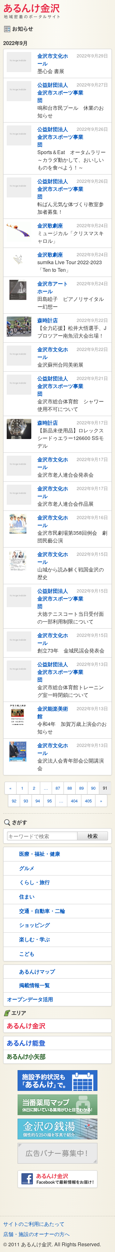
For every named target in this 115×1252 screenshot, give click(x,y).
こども (26, 953)
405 (88, 801)
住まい (26, 896)
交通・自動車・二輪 (42, 910)
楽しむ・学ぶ (34, 939)
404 (74, 801)
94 (37, 801)
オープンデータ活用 (30, 999)
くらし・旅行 (34, 882)
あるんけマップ (37, 971)
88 (69, 788)
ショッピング (34, 924)
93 (26, 801)
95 (49, 801)
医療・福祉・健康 (39, 853)
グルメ (26, 868)
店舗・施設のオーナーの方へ (36, 1234)
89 (81, 788)
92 (14, 801)
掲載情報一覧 (34, 985)
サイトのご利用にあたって (34, 1223)
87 (58, 788)
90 (93, 788)
